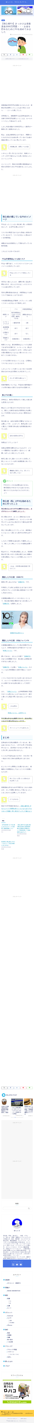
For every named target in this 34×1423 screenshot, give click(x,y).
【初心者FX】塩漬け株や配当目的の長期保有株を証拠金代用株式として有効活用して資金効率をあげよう (24, 828)
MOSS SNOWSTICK (13, 1290)
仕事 (8, 1305)
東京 (8, 1333)
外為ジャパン (7, 650)
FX (10, 1301)
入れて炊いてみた (14, 1354)
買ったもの (9, 1361)
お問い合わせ (24, 1418)
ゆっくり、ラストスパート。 (17, 2)
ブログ (7, 1366)
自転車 (7, 1280)
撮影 (11, 1320)
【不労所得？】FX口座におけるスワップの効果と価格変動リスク (8, 826)
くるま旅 (10, 1342)
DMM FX (21, 582)
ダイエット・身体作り (14, 1283)
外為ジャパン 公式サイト (17, 713)
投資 (3, 20)
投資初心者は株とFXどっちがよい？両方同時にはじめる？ (8, 843)
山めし (9, 1357)
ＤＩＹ (9, 1308)
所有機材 (12, 1322)
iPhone (9, 1325)
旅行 (6, 1329)
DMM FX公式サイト (17, 633)
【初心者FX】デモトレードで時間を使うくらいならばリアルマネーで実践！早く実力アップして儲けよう (16, 808)
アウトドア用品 (12, 1349)
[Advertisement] (17, 84)
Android (10, 1315)
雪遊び (7, 1287)
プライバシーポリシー (12, 1418)
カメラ (9, 1318)
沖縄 (8, 1337)
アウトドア (9, 1346)
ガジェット (9, 1312)
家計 (6, 1295)
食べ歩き (10, 1339)
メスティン (10, 1351)
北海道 (9, 1335)
